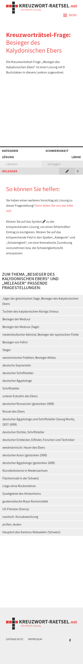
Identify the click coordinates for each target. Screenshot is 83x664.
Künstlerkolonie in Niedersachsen (25, 470)
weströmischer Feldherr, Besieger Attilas (29, 357)
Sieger (6, 350)
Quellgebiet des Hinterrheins (21, 494)
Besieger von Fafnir (15, 342)
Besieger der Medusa (16, 319)
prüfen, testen (11, 524)
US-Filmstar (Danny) (15, 509)
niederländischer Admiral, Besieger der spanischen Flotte (40, 334)
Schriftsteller (10, 388)
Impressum (35, 639)
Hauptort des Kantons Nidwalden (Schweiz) (31, 532)
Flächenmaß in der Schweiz (20, 478)
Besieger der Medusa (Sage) (20, 327)
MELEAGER (9, 171)
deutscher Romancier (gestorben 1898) (28, 404)
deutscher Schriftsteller (17, 373)
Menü (70, 15)
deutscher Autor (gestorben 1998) (24, 455)
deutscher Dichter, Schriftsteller (23, 432)
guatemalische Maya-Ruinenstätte (25, 501)
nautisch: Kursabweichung (20, 517)
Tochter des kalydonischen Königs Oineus (30, 311)
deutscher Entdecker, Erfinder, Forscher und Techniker (38, 440)
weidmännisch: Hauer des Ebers (23, 447)
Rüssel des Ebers (13, 411)
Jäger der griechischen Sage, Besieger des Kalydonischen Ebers (40, 301)
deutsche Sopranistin (16, 365)
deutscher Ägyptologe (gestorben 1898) (28, 463)
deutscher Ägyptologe (17, 381)
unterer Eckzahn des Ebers (20, 396)
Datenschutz (14, 639)
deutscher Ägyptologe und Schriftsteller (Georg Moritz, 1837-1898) (38, 422)
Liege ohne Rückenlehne (19, 486)
